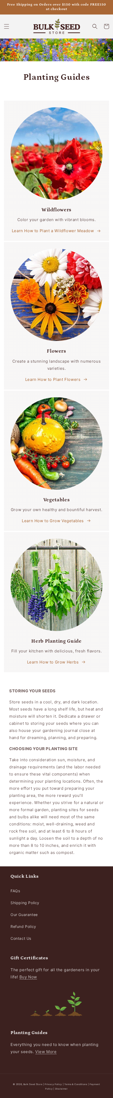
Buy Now (28, 976)
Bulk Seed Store (33, 1084)
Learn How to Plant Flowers (53, 379)
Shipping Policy (25, 902)
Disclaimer (61, 1088)
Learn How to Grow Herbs (53, 662)
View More (45, 1051)
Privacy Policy (54, 1084)
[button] (6, 26)
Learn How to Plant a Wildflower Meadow (53, 230)
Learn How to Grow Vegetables (53, 520)
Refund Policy (23, 926)
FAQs (15, 891)
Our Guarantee (24, 914)
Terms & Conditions (75, 1084)
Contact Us (21, 938)
